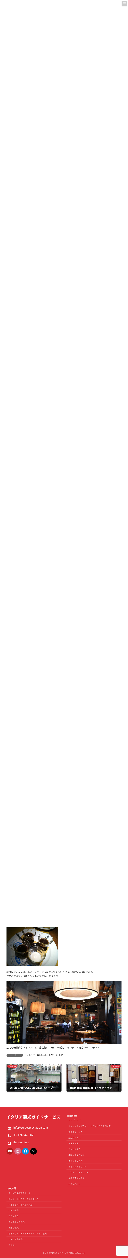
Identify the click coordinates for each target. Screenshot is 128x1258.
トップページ (74, 1120)
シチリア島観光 (15, 1239)
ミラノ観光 (13, 1216)
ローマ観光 (13, 1210)
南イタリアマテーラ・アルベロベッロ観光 (27, 1233)
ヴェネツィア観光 (16, 1221)
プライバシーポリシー (78, 1172)
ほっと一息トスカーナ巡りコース (23, 1198)
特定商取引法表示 (76, 1178)
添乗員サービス (75, 1131)
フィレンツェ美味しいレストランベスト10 (44, 1055)
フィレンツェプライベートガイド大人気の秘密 (89, 1125)
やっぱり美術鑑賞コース (19, 1193)
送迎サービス (74, 1137)
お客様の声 (73, 1143)
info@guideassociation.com (30, 1127)
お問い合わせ (74, 1183)
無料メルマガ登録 (76, 1154)
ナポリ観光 (13, 1227)
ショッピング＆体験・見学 (20, 1204)
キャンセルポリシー (77, 1166)
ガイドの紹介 (74, 1149)
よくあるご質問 (75, 1160)
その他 (11, 1245)
